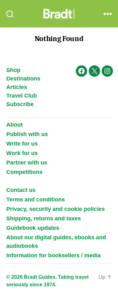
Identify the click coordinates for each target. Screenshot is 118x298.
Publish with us (27, 134)
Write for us (22, 143)
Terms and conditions (35, 199)
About (14, 125)
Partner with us (26, 162)
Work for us (22, 153)
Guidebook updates (32, 228)
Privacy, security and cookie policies (55, 209)
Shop (13, 70)
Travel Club (21, 95)
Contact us (21, 190)
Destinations (23, 78)
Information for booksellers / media (53, 255)
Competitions (24, 172)
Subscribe (20, 104)
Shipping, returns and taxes (43, 218)
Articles (16, 87)
